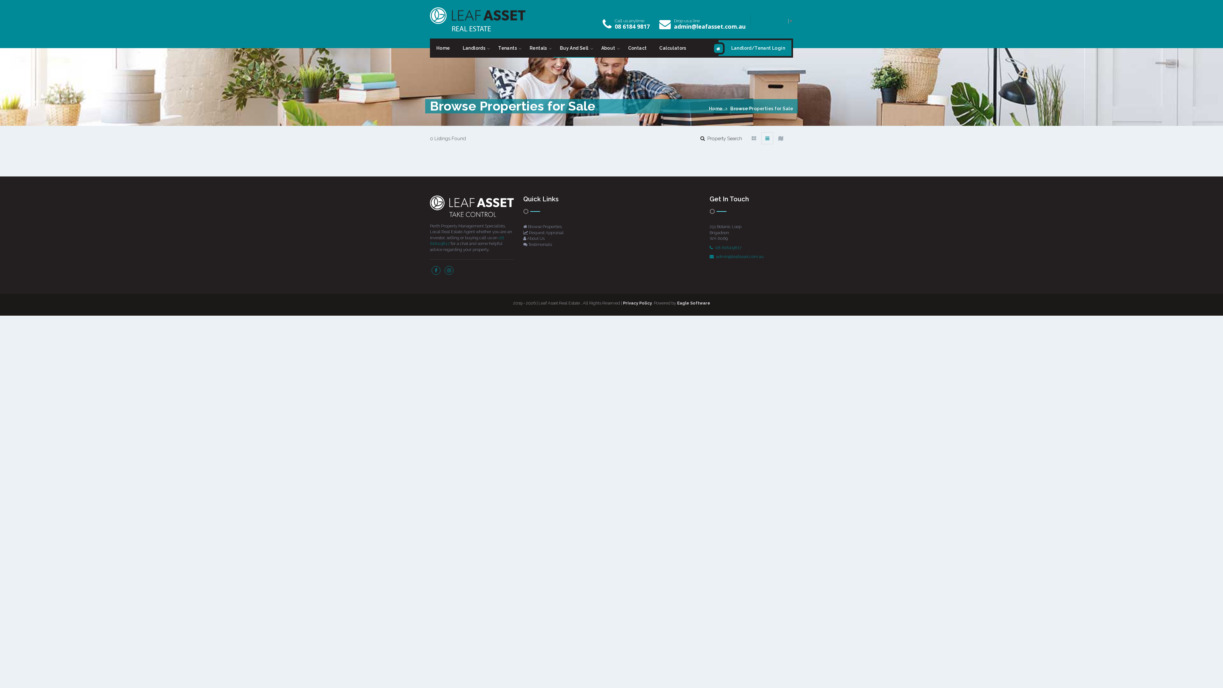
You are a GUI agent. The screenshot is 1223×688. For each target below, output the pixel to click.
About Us (535, 238)
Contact (637, 48)
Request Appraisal (546, 232)
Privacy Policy (637, 303)
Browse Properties (544, 226)
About (608, 48)
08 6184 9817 (632, 26)
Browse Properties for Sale (761, 108)
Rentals (538, 48)
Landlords (474, 48)
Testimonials (539, 244)
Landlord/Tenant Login (758, 48)
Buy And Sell (574, 48)
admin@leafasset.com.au (710, 26)
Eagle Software (693, 303)
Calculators (672, 48)
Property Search (723, 138)
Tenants (507, 48)
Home (443, 48)
